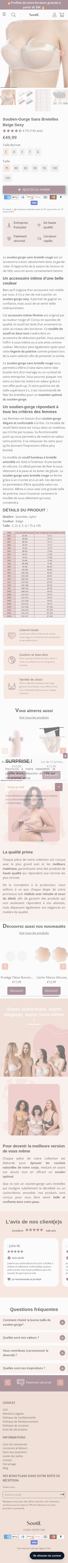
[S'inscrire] (59, 787)
